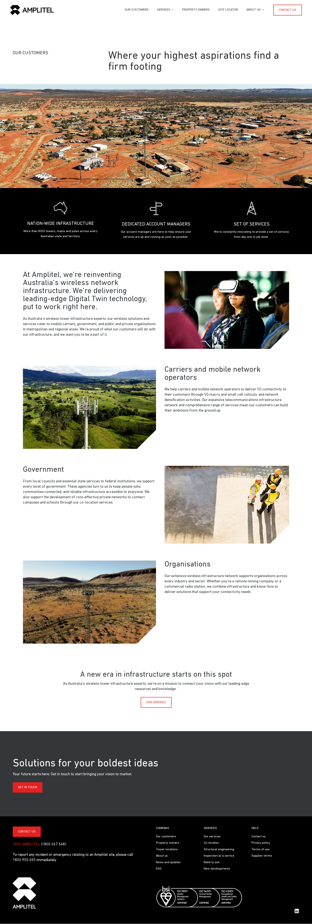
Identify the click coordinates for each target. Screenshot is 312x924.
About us (253, 9)
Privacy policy (261, 843)
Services (163, 9)
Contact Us (26, 831)
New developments (217, 868)
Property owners (196, 9)
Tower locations (167, 849)
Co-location (211, 843)
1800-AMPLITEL (26, 844)
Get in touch (27, 787)
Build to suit (211, 862)
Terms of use (261, 849)
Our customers (137, 9)
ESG (159, 868)
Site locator (228, 9)
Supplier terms (262, 855)
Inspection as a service (219, 855)
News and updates (168, 862)
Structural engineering (219, 849)
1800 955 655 (25, 860)
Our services (212, 836)
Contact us (287, 10)
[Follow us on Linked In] (296, 911)
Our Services (156, 702)
